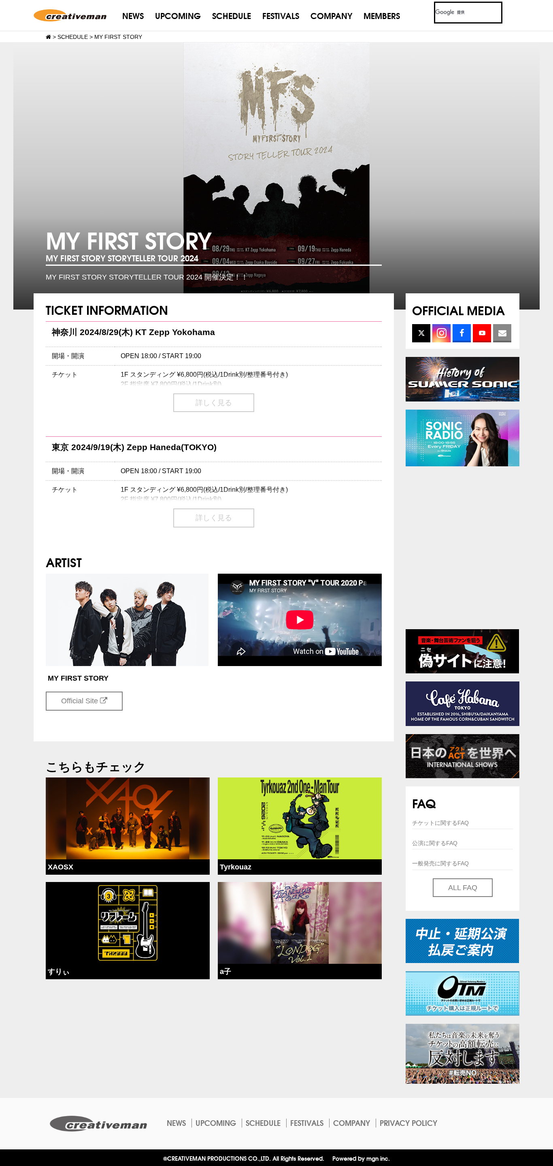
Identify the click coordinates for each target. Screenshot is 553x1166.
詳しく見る (214, 403)
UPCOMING (178, 15)
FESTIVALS (280, 15)
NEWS (133, 15)
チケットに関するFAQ (440, 823)
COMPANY (331, 15)
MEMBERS (382, 15)
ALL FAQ (462, 888)
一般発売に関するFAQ (440, 863)
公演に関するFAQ (434, 843)
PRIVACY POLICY (408, 1122)
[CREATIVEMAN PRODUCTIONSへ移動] (48, 37)
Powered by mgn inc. (361, 1158)
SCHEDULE (231, 15)
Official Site (80, 701)
